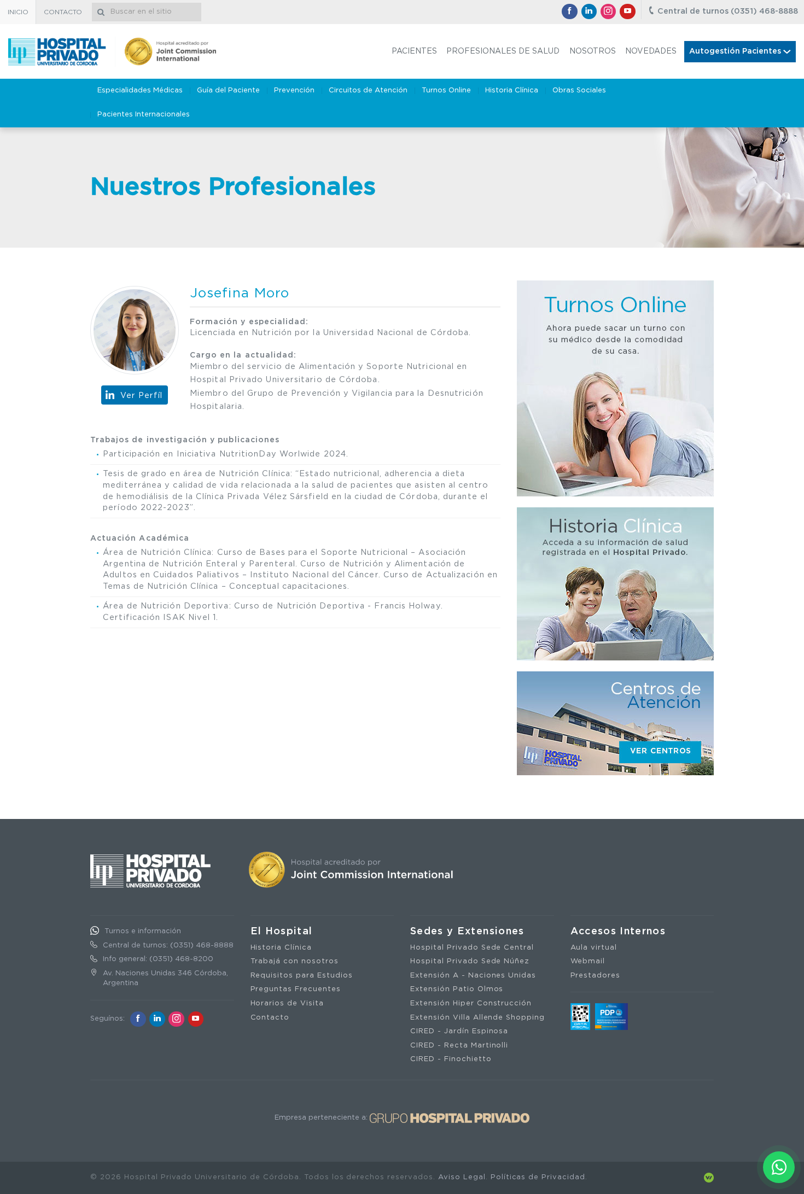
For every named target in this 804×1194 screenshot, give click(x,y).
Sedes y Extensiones (467, 932)
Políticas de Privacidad (538, 1177)
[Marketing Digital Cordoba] (709, 1177)
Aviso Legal (462, 1177)
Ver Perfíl (141, 395)
